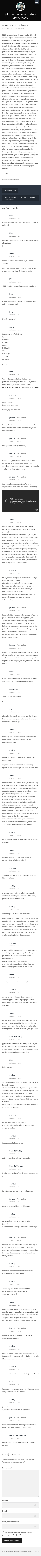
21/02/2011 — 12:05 (15, 456)
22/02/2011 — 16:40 (15, 1187)
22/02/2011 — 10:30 (15, 871)
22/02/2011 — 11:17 (15, 909)
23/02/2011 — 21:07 (15, 1385)
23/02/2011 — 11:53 (15, 1349)
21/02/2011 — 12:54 (15, 573)
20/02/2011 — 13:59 (15, 218)
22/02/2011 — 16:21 (15, 1169)
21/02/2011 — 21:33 (15, 732)
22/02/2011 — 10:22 (15, 853)
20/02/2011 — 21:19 (15, 297)
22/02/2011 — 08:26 (15, 778)
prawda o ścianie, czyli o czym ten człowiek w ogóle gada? (19, 198)
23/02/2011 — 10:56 (15, 1305)
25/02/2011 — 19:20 (15, 1438)
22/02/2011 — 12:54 (15, 978)
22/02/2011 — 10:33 (15, 889)
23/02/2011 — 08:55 (15, 1217)
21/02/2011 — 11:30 (15, 421)
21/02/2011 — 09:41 (15, 398)
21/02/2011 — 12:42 (15, 522)
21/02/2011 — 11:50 (15, 441)
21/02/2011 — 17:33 (15, 648)
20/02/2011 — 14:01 (15, 236)
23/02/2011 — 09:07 (15, 1240)
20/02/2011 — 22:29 (15, 375)
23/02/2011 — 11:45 (15, 1331)
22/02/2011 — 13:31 (15, 993)
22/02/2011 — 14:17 (15, 1039)
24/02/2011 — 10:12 (15, 1402)
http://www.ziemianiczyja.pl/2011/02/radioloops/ (21, 387)
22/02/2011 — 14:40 (15, 1139)
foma (11, 254)
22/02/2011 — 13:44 (15, 1016)
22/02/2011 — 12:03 (15, 946)
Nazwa (5, 1500)
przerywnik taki (10, 190)
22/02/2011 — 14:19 (15, 1063)
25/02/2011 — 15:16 (15, 1420)
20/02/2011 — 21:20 (15, 315)
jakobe (12, 418)
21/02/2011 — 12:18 (15, 480)
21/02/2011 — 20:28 (15, 692)
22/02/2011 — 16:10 (15, 1154)
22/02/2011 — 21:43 (15, 1202)
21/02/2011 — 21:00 (15, 712)
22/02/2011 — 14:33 (15, 1078)
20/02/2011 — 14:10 (15, 256)
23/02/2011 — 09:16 (15, 1284)
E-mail (4, 1511)
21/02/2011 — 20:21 (15, 674)
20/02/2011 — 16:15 (15, 282)
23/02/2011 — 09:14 (15, 1266)
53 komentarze (19, 28)
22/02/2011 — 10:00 (15, 835)
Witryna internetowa (10, 1522)
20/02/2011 (6, 28)
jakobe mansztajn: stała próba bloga (20, 16)
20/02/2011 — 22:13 (15, 330)
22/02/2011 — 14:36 (15, 1118)
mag (11, 372)
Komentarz (7, 1468)
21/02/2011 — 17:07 (15, 611)
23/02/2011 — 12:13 (15, 1370)
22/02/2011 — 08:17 (15, 753)
